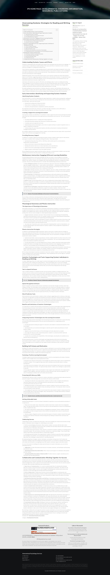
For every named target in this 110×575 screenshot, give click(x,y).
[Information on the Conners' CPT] (43, 533)
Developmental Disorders (32, 517)
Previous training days (77, 72)
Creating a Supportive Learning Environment (35, 35)
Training (55, 2)
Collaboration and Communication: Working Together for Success (38, 59)
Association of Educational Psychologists (77, 527)
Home (36, 2)
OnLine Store (76, 25)
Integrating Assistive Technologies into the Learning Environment (39, 51)
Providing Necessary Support (32, 36)
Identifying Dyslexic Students (32, 34)
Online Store (68, 2)
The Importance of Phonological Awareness (35, 40)
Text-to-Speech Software (31, 46)
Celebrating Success (30, 57)
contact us (78, 55)
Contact (61, 2)
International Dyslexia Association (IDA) (34, 450)
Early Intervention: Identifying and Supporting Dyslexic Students (38, 33)
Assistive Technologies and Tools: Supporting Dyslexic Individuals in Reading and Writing (39, 44)
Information (42, 2)
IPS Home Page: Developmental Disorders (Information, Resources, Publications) (55, 10)
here (74, 38)
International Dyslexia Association (36, 515)
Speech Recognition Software (32, 47)
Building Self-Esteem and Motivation (32, 52)
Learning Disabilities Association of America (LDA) (36, 453)
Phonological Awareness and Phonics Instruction (34, 39)
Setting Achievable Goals (31, 56)
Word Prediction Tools (30, 48)
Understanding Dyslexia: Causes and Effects (33, 31)
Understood (27, 447)
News (74, 2)
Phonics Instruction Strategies (32, 42)
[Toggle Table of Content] (56, 30)
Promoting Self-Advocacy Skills (32, 55)
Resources (49, 2)
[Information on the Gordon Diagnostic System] (43, 529)
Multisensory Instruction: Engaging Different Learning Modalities (38, 38)
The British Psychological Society (77, 541)
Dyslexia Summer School (78, 63)
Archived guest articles (78, 70)
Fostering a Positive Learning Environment (34, 53)
